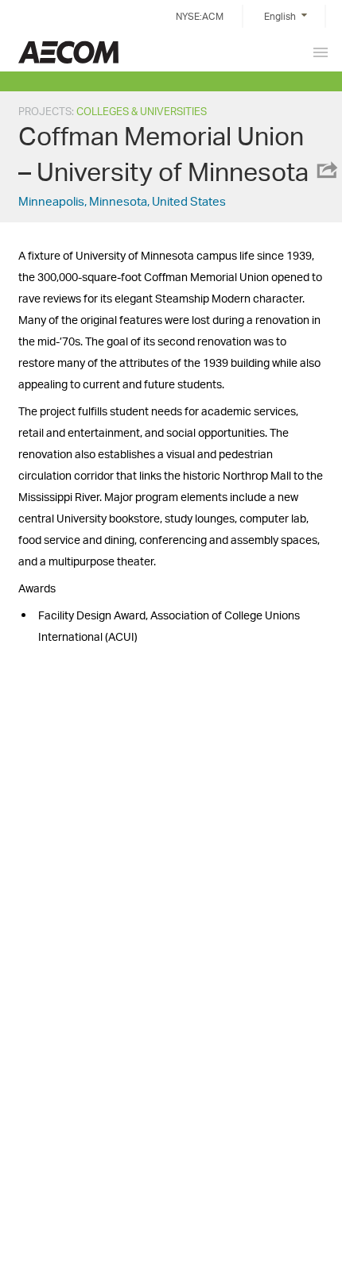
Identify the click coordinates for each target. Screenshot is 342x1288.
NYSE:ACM (199, 16)
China (68, 52)
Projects (45, 111)
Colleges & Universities (141, 111)
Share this (326, 170)
